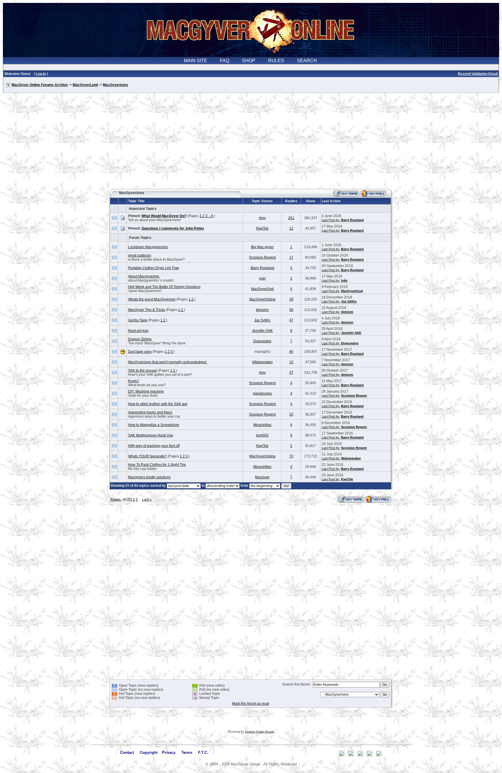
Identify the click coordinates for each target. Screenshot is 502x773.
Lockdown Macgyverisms (148, 247)
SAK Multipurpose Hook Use (150, 435)
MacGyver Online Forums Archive (40, 85)
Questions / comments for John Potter (172, 228)
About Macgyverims (143, 276)
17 (291, 257)
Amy (262, 218)
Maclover (262, 477)
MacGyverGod (262, 289)
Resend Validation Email (478, 74)
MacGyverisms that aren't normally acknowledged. (167, 362)
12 (291, 228)
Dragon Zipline (140, 339)
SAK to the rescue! (142, 370)
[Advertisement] (251, 143)
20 (291, 414)
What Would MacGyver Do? (164, 216)
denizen (262, 310)
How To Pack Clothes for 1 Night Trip (157, 465)
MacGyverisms (115, 85)
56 (291, 310)
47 (291, 320)
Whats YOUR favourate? (147, 456)
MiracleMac (262, 425)
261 (291, 218)
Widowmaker (262, 362)
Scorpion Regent (262, 257)
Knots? (133, 381)
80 (291, 352)
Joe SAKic (349, 301)
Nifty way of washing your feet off (154, 446)
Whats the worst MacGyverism (151, 299)
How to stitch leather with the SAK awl (157, 404)
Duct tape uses (140, 352)
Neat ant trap (138, 331)
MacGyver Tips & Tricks (146, 310)
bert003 (262, 435)
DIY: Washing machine (146, 391)
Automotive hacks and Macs (150, 412)
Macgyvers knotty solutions (149, 477)
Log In (41, 74)
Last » (147, 500)
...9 (211, 216)
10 (291, 362)
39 (291, 299)
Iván (262, 278)
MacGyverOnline (262, 299)
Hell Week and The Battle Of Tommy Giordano (164, 287)
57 (291, 373)
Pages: (115, 500)
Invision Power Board (259, 731)
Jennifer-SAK (262, 331)
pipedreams (262, 393)
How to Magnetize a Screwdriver (153, 425)
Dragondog (262, 341)
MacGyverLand (85, 85)
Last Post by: (331, 220)
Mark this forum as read (250, 704)
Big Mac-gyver (262, 247)
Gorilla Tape (137, 320)
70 (291, 456)
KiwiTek (262, 228)
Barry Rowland (352, 220)
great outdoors (139, 255)
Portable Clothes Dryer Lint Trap (153, 268)
